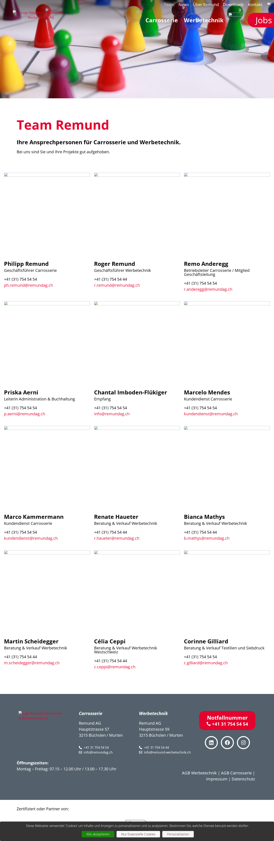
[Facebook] (227, 742)
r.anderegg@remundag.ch (208, 289)
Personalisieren (178, 834)
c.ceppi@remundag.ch (114, 666)
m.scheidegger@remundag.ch (32, 662)
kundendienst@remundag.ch (211, 413)
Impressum (216, 779)
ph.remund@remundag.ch (28, 285)
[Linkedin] (211, 742)
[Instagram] (243, 742)
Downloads (233, 4)
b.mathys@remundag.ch (206, 538)
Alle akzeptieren (98, 834)
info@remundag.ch (112, 413)
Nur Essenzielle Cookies (138, 834)
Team (169, 4)
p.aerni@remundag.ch (24, 413)
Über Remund (206, 4)
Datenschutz (243, 779)
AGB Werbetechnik (199, 773)
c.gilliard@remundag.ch (206, 662)
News (184, 4)
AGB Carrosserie (236, 773)
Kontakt (255, 4)
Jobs (264, 20)
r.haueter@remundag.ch (116, 538)
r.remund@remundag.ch (117, 285)
